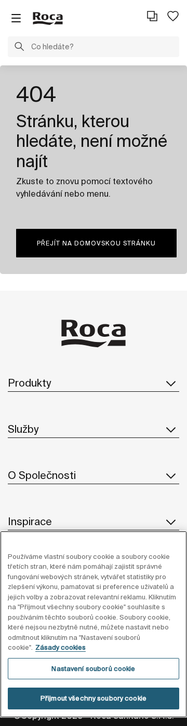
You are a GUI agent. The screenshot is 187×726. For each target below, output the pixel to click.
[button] (19, 47)
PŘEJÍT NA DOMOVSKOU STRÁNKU (96, 243)
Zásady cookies (60, 647)
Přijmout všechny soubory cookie (93, 698)
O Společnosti (42, 475)
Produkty (29, 383)
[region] (93, 624)
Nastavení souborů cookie (93, 669)
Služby (23, 429)
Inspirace (30, 521)
